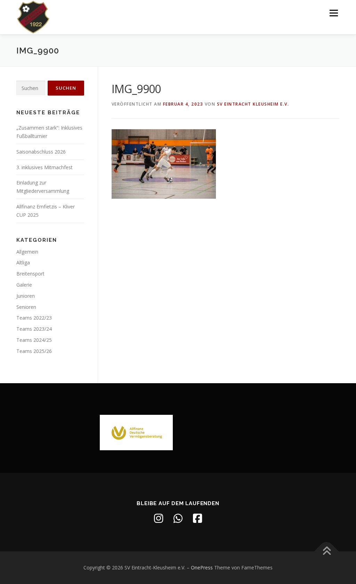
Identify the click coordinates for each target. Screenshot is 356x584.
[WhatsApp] (178, 518)
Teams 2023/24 (34, 329)
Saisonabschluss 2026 (41, 151)
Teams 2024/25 (34, 340)
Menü (333, 13)
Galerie (24, 284)
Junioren (25, 296)
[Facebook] (197, 518)
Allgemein (27, 251)
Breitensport (30, 273)
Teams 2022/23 (34, 317)
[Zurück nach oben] (326, 551)
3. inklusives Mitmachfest (44, 167)
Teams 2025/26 (34, 351)
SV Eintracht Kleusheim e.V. (253, 104)
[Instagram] (158, 518)
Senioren (26, 307)
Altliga (23, 262)
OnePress (202, 567)
